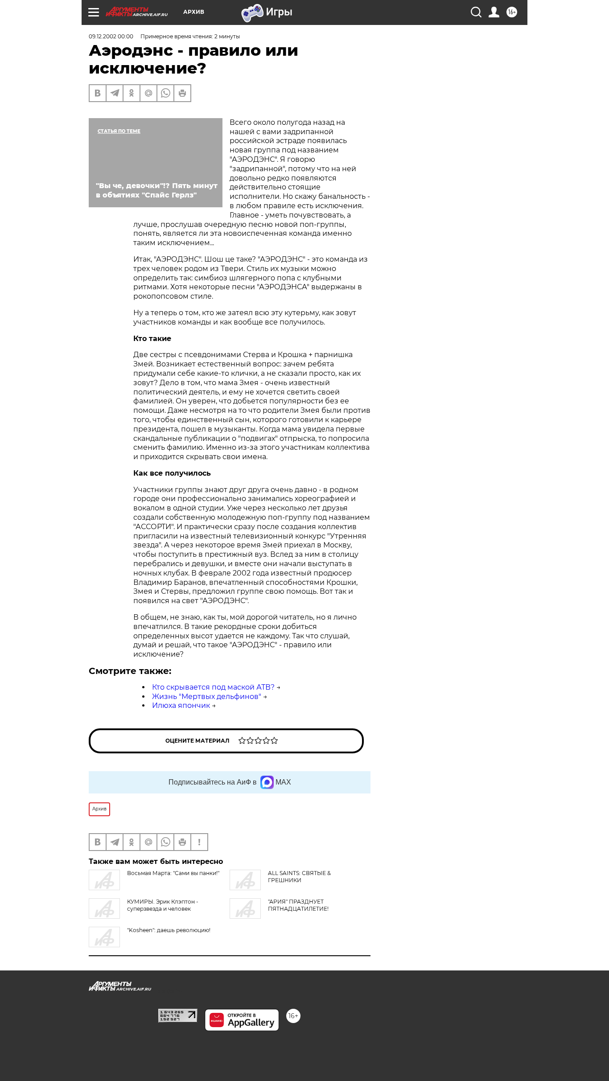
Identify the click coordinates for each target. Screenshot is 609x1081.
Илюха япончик (181, 705)
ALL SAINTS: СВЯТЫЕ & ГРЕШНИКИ (299, 877)
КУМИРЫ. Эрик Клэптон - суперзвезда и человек (162, 905)
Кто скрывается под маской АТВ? (213, 687)
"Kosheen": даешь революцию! (168, 930)
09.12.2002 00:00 (111, 36)
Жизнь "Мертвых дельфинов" (206, 696)
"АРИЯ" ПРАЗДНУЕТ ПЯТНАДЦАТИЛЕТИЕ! (298, 905)
